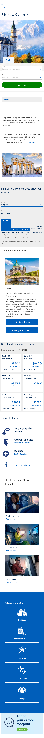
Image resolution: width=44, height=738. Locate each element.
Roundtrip (6, 350)
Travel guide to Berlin (22, 330)
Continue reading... (30, 142)
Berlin (5, 99)
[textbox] (22, 68)
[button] (8, 60)
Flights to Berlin (22, 321)
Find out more (11, 519)
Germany (7, 8)
